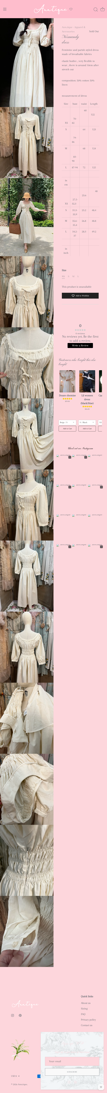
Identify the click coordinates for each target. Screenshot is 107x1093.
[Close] (100, 1035)
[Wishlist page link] (71, 9)
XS (63, 276)
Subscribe (72, 1072)
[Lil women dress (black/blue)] (87, 381)
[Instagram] (69, 1081)
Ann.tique (67, 27)
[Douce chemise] (67, 381)
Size (64, 270)
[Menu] (5, 9)
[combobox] (67, 422)
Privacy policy (88, 1019)
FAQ (83, 1014)
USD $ (14, 1076)
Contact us (86, 1025)
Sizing (84, 1008)
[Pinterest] (75, 1081)
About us (86, 1003)
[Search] (96, 10)
